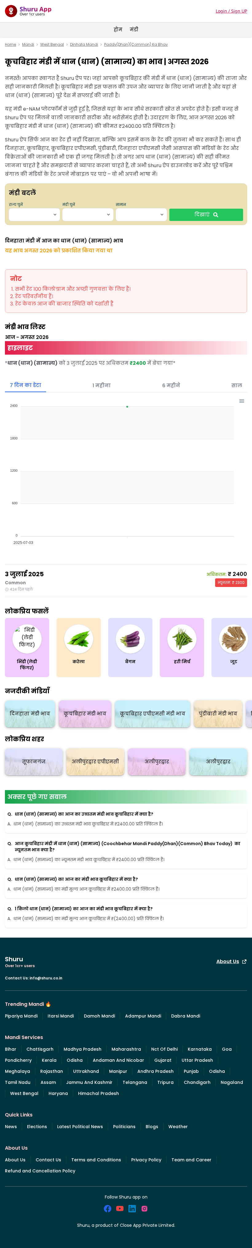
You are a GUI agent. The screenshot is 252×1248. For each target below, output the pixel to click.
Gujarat (162, 1060)
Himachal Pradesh (98, 1093)
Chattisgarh (39, 1049)
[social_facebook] (107, 1208)
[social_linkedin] (132, 1208)
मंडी (134, 29)
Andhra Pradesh (155, 1071)
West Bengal (52, 44)
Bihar (10, 1049)
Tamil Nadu (17, 1082)
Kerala (49, 1060)
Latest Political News (80, 1127)
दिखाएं (202, 214)
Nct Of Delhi (164, 1049)
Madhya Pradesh (82, 1049)
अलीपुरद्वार (157, 761)
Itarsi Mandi (61, 1016)
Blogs (152, 1127)
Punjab (191, 1071)
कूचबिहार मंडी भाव (85, 713)
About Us (227, 961)
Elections (37, 1127)
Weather (178, 1127)
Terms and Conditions (96, 1160)
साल (236, 385)
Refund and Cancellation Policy (40, 1171)
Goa (227, 1049)
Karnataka (200, 1049)
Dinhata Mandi (84, 44)
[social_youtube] (120, 1208)
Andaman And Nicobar (118, 1060)
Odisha (75, 1060)
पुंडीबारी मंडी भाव (218, 713)
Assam (48, 1082)
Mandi (28, 44)
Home (10, 44)
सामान (121, 204)
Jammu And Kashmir (89, 1082)
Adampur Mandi (143, 1016)
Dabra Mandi (185, 1016)
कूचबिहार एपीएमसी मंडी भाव (152, 713)
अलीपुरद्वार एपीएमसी (95, 761)
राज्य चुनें (16, 204)
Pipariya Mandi (21, 1016)
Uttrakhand (86, 1071)
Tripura (165, 1082)
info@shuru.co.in (46, 978)
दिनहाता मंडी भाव (30, 713)
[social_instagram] (144, 1208)
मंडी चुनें (68, 204)
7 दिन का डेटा (25, 385)
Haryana (58, 1093)
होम (118, 29)
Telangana (135, 1082)
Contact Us (48, 1160)
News (11, 1127)
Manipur (118, 1071)
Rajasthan (51, 1071)
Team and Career (191, 1160)
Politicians (124, 1127)
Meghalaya (17, 1071)
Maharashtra (126, 1049)
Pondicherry (18, 1060)
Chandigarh (197, 1082)
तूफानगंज (33, 761)
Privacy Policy (146, 1160)
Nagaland (232, 1082)
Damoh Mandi (99, 1016)
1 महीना (102, 385)
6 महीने (171, 385)
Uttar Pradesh (197, 1060)
